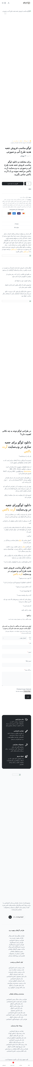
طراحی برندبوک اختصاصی (16, 940)
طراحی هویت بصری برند (16, 938)
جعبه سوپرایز (10, 199)
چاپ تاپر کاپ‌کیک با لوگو (16, 1035)
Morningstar (27, 471)
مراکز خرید (22, 197)
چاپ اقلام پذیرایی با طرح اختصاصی (16, 1051)
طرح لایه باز (28, 206)
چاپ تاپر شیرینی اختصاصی (16, 1040)
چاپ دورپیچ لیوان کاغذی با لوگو (16, 1046)
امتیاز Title (28, 661)
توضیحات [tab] (16, 223)
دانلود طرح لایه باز (10, 203)
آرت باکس (24, 199)
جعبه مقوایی (25, 201)
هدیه (4, 206)
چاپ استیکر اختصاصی (16, 978)
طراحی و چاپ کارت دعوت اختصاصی (16, 1015)
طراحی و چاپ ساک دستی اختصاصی (16, 999)
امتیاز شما (30, 638)
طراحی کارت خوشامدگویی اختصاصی (16, 1019)
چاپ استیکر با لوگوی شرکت (16, 981)
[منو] (2, 3)
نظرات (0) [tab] (16, 227)
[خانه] (30, 141)
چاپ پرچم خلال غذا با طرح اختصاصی (16, 1044)
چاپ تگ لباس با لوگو (16, 1008)
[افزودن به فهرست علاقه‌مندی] (30, 189)
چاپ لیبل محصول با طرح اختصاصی (16, 976)
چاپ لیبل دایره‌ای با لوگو (16, 974)
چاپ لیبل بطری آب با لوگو (16, 985)
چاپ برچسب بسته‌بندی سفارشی (16, 983)
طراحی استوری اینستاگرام (16, 944)
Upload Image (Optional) (24, 689)
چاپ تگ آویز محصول (16, 1010)
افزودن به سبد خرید (13, 183)
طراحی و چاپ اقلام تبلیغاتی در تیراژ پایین (16, 1049)
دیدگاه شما (27, 670)
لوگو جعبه (7, 206)
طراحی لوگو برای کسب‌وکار (16, 936)
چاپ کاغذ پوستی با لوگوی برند (16, 987)
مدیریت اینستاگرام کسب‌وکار (16, 947)
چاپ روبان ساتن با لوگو (16, 1006)
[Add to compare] (29, 189)
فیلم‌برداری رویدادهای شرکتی (16, 955)
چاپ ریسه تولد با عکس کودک (16, 1033)
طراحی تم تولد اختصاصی (16, 1031)
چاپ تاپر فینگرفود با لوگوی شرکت (16, 1038)
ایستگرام (19, 199)
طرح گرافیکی (6, 205)
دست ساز (23, 205)
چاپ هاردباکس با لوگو (16, 1003)
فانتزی (23, 206)
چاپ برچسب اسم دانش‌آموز (16, 967)
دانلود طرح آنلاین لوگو (16, 201)
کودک (14, 206)
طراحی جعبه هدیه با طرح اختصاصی (16, 1001)
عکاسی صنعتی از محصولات (16, 953)
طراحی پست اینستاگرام (16, 942)
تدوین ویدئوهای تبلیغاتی (16, 951)
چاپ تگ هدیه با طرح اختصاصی (16, 1012)
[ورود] (8, 3)
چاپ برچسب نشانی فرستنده (16, 972)
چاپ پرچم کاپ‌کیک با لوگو (16, 1042)
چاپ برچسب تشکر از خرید (16, 969)
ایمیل (29, 652)
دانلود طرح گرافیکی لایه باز (21, 203)
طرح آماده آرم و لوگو (15, 205)
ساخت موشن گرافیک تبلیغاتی (16, 949)
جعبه (15, 199)
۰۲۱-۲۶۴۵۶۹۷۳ (18, 917)
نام (30, 643)
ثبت (28, 696)
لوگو (27, 197)
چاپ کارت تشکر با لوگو (16, 1017)
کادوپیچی (19, 206)
